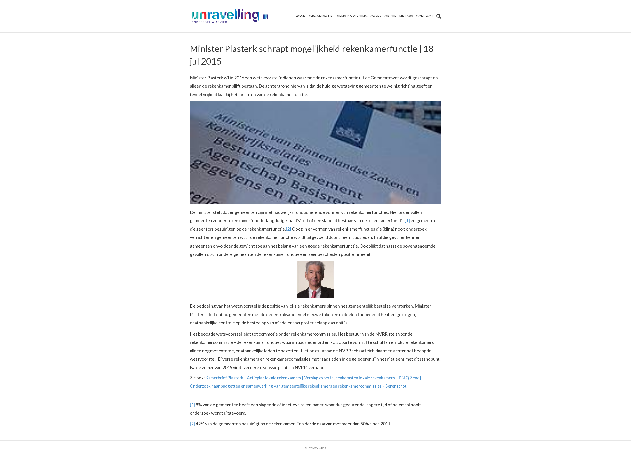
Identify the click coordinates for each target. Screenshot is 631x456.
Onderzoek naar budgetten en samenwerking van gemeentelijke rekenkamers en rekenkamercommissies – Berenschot (298, 385)
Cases (375, 16)
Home (301, 16)
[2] (288, 229)
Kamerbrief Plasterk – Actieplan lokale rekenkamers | (254, 377)
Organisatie (321, 16)
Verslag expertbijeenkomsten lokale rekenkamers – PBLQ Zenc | (362, 377)
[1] (407, 220)
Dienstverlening (352, 16)
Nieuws (406, 16)
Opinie (390, 16)
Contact (424, 16)
